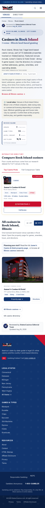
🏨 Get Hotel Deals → (22, 204)
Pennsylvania (7, 387)
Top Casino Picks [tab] (11, 170)
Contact (5, 448)
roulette (5, 410)
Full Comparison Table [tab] (31, 170)
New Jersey (6, 383)
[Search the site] (35, 8)
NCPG (32, 476)
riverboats (6, 433)
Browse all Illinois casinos (13, 94)
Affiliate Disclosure (9, 456)
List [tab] (30, 223)
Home (4, 21)
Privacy (5, 459)
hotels (4, 429)
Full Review (22, 210)
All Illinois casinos (12, 309)
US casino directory (12, 316)
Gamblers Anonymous (14, 484)
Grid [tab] (39, 223)
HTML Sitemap (7, 452)
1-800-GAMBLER (29, 358)
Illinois (10, 21)
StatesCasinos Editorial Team (26, 24)
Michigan (5, 380)
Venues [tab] (6, 15)
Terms (4, 463)
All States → (6, 395)
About (4, 445)
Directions (36, 299)
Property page (17, 299)
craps (4, 414)
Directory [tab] (18, 15)
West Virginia (7, 391)
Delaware (5, 376)
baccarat (5, 418)
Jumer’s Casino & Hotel (14, 289)
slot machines (7, 421)
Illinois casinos (10, 251)
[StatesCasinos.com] (7, 8)
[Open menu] (41, 8)
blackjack (5, 407)
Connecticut (6, 372)
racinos (5, 425)
